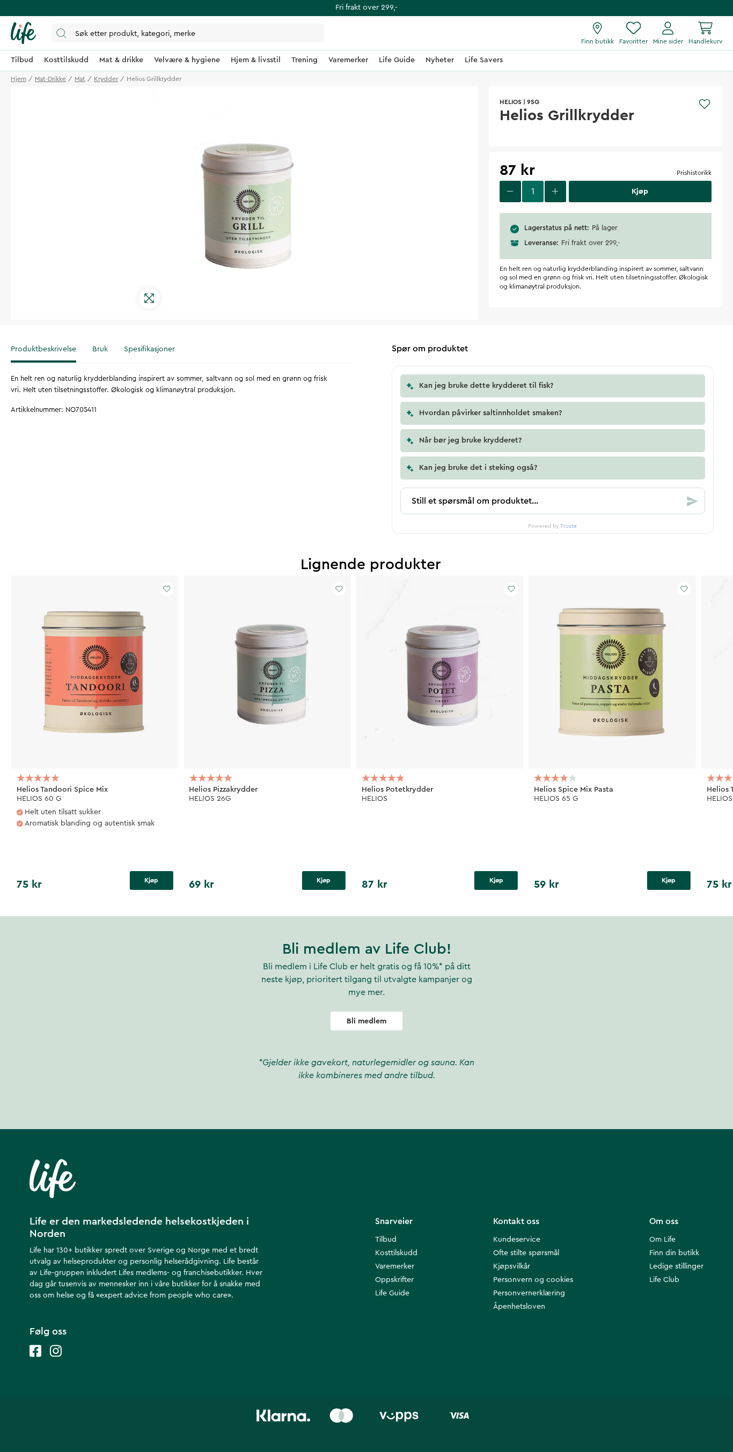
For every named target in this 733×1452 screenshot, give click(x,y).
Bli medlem (366, 1021)
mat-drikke (50, 79)
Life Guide (392, 1293)
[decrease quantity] (510, 191)
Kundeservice (516, 1239)
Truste (568, 526)
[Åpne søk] (188, 33)
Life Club (664, 1280)
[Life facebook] (35, 1361)
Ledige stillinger (676, 1266)
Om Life (662, 1239)
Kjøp (151, 880)
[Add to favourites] (705, 104)
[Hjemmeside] (23, 33)
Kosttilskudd (396, 1253)
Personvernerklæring (529, 1293)
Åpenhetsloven (519, 1306)
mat (80, 79)
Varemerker (394, 1266)
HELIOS (511, 102)
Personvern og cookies (533, 1280)
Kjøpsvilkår (511, 1266)
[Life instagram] (56, 1361)
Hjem (18, 79)
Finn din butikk (674, 1253)
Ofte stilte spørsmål (526, 1253)
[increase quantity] (555, 191)
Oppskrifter (394, 1280)
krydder (106, 79)
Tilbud (386, 1239)
